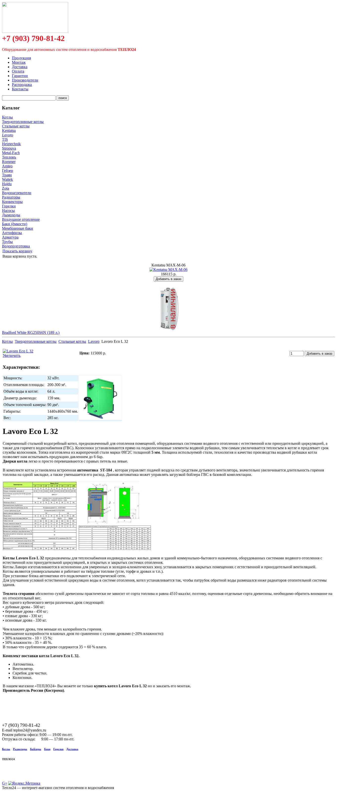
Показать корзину (17, 251)
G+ (4, 783)
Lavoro (7, 135)
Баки (47, 749)
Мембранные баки (17, 228)
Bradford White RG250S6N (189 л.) (30, 332)
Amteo (7, 166)
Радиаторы (11, 197)
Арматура (10, 237)
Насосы (8, 210)
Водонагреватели (16, 193)
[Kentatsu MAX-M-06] (168, 269)
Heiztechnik (11, 144)
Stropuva (9, 148)
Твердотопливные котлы (23, 122)
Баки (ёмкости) (14, 224)
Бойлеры (35, 749)
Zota (5, 188)
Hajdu (7, 184)
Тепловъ (9, 157)
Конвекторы (12, 202)
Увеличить (11, 355)
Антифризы (12, 233)
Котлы (7, 117)
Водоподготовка (16, 246)
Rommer (9, 162)
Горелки (9, 206)
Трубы (7, 242)
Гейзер (7, 170)
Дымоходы (11, 215)
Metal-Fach (11, 153)
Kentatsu (9, 130)
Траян (7, 175)
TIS (5, 139)
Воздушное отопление (21, 219)
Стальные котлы (16, 126)
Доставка (72, 749)
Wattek (7, 179)
